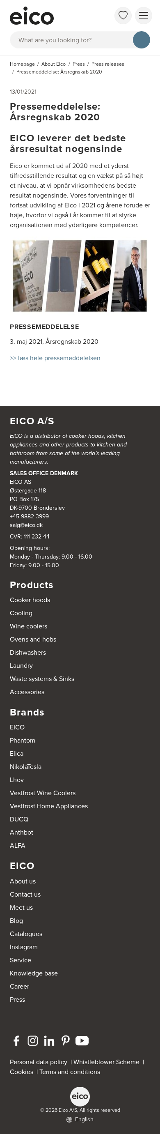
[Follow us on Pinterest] (65, 1040)
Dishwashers (28, 652)
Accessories (27, 692)
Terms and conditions (69, 1071)
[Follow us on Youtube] (82, 1040)
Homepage (22, 64)
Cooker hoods (30, 600)
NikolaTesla (25, 766)
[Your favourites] (123, 15)
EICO (17, 727)
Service (20, 960)
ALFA (17, 845)
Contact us (25, 894)
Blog (16, 920)
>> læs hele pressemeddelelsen (55, 358)
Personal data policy (38, 1062)
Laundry (21, 665)
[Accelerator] (49, 16)
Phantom (22, 740)
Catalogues (26, 933)
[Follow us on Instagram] (32, 1040)
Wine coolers (28, 626)
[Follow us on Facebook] (16, 1040)
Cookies (23, 1071)
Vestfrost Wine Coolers (42, 793)
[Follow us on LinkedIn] (49, 1040)
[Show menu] (143, 15)
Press (17, 999)
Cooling (21, 613)
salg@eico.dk (26, 525)
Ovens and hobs (33, 639)
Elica (16, 753)
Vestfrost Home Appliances (49, 806)
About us (23, 881)
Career (19, 986)
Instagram (24, 947)
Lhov (17, 779)
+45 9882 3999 (29, 516)
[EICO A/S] (80, 1096)
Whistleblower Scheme (106, 1062)
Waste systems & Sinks (42, 678)
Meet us (21, 907)
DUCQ (19, 819)
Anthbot (21, 832)
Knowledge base (34, 973)
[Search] (141, 39)
